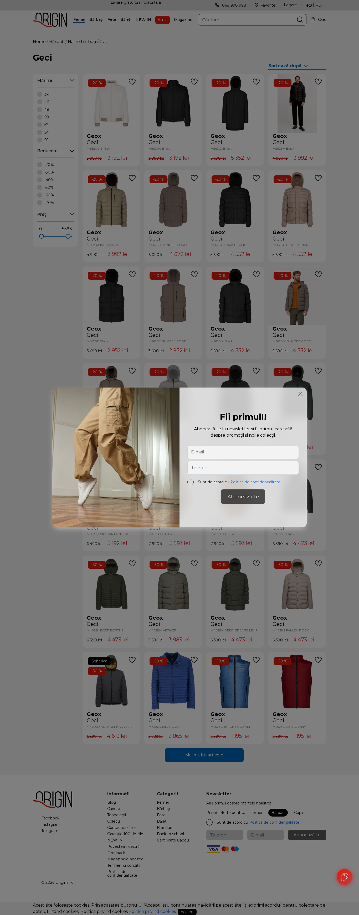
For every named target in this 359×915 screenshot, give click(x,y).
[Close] (300, 394)
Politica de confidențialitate (255, 482)
